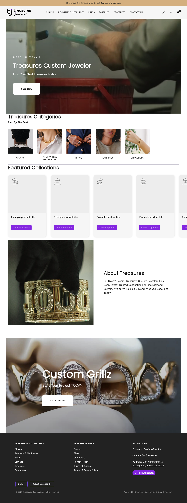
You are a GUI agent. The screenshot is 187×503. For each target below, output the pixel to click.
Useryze (139, 492)
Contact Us (79, 457)
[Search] (170, 12)
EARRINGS (108, 157)
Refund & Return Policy (86, 470)
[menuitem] (50, 12)
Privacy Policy (81, 461)
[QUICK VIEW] (27, 194)
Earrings (104, 12)
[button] (26, 89)
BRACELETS (137, 157)
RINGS (78, 157)
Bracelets (119, 12)
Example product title (23, 217)
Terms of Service (83, 466)
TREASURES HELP (84, 443)
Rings (91, 12)
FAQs (76, 453)
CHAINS (20, 157)
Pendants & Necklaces (71, 12)
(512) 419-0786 (149, 455)
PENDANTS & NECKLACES (50, 158)
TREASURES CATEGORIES (29, 443)
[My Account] (163, 12)
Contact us (136, 12)
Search (77, 449)
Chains (50, 12)
